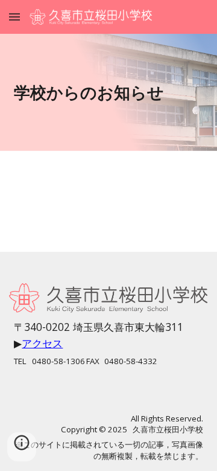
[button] (14, 16)
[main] (108, 92)
